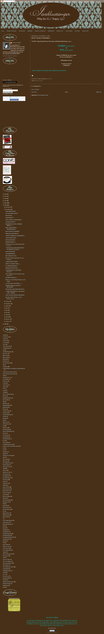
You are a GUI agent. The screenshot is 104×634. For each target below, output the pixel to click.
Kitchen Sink (6, 437)
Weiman (5, 580)
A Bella (4, 335)
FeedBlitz (10, 94)
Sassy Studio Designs (7, 520)
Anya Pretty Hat (6, 346)
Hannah (4, 418)
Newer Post (34, 92)
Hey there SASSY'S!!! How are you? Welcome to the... (14, 298)
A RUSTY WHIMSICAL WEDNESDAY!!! (15, 235)
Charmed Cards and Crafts (9, 372)
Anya (4, 344)
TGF (4, 557)
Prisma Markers (6, 509)
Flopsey (4, 409)
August (7, 306)
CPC (4, 388)
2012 (5, 198)
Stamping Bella (6, 535)
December (8, 207)
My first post (6, 474)
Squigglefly (5, 529)
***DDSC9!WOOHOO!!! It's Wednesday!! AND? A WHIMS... (15, 292)
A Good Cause (6, 337)
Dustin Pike (5, 407)
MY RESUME (22, 31)
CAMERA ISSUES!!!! (10, 222)
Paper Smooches (6, 489)
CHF (4, 375)
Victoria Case (6, 576)
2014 (5, 194)
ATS (4, 350)
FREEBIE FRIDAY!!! (10, 242)
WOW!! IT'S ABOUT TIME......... (13, 263)
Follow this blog (14, 99)
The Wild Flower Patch (8, 567)
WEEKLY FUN (60, 31)
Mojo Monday (6, 464)
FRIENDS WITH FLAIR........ (12, 268)
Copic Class (5, 385)
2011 (5, 200)
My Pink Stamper (7, 477)
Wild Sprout (5, 585)
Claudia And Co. (6, 377)
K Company (5, 435)
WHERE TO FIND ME (11, 31)
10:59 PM (50, 78)
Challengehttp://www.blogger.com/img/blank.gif (14, 368)
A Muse (4, 338)
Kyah (4, 440)
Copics (4, 386)
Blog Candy (5, 357)
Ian (3, 425)
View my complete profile (10, 55)
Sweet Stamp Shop (7, 550)
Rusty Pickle (39, 80)
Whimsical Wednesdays (8, 581)
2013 (5, 196)
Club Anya (5, 381)
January (7, 321)
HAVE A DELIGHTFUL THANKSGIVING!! (11, 228)
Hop (4, 420)
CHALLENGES (69, 31)
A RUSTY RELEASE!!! (11, 237)
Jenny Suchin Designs (8, 431)
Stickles (4, 541)
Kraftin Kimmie (6, 438)
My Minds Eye (6, 476)
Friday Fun (5, 412)
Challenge (5, 366)
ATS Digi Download (7, 351)
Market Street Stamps (8, 455)
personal (5, 494)
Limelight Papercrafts (8, 444)
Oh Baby (5, 485)
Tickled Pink (6, 568)
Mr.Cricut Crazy (6, 466)
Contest (4, 383)
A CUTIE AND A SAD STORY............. (14, 283)
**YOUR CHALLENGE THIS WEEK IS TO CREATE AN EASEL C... (15, 248)
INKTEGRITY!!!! (10, 217)
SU (3, 542)
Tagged (4, 552)
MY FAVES (77, 31)
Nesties (4, 481)
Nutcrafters (5, 483)
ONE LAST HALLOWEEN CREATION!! (15, 295)
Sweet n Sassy (6, 548)
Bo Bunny (5, 361)
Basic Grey (5, 353)
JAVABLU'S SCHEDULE (40, 31)
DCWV (4, 396)
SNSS (4, 526)
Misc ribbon (5, 459)
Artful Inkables (6, 348)
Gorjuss (4, 416)
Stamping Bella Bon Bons (9, 537)
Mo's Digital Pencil (7, 463)
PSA (4, 511)
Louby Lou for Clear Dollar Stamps (11, 446)
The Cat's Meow (6, 559)
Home (3, 31)
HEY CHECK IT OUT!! (11, 256)
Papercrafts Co (6, 490)
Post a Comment (35, 89)
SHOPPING (29, 31)
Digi (4, 401)
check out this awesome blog (9, 373)
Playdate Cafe (6, 502)
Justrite (4, 433)
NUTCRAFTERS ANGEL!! (12, 213)
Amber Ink (5, 340)
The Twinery (6, 565)
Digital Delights (6, 405)
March (7, 317)
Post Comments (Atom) (43, 95)
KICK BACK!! (9, 215)
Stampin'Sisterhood (7, 533)
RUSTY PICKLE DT (10, 251)
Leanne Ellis (6, 442)
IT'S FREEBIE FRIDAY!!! (12, 266)
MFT (4, 457)
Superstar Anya (6, 546)
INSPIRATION (51, 31)
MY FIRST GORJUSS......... (12, 277)
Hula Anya (5, 422)
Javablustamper (16, 42)
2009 (5, 205)
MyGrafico (5, 479)
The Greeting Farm (7, 563)
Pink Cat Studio (6, 496)
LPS (4, 448)
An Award (5, 342)
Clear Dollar (6, 379)
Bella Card (5, 355)
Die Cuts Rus (6, 399)
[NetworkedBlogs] (14, 97)
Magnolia (5, 451)
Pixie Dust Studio (7, 500)
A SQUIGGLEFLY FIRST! (12, 261)
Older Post (98, 92)
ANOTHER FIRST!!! (10, 253)
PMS (4, 503)
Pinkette (5, 498)
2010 (5, 203)
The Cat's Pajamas (7, 561)
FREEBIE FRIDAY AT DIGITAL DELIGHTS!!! (13, 286)
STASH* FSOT (85, 31)
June (7, 310)
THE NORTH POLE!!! (11, 211)
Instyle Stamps (6, 429)
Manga (4, 453)
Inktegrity (5, 427)
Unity (4, 572)
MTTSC (5, 470)
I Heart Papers (6, 424)
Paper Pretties (6, 487)
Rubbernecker (6, 515)
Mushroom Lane (6, 472)
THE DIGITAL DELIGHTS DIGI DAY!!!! (15, 289)
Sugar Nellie (6, 544)
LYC (4, 450)
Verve (4, 574)
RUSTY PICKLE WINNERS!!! (41, 38)
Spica (4, 528)
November (8, 209)
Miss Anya (5, 461)
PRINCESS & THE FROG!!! (12, 233)
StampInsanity (6, 539)
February (8, 319)
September (8, 303)
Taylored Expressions (8, 554)
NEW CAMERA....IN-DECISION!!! (13, 219)
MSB (4, 468)
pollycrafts (5, 505)
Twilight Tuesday (7, 570)
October (7, 301)
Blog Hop (5, 359)
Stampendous (6, 531)
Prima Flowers (6, 507)
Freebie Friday (6, 411)
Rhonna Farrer (6, 513)
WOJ (4, 587)
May (7, 312)
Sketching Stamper (7, 524)
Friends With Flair (7, 414)
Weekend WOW (6, 578)
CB (3, 364)
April (7, 314)
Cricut (4, 390)
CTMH (4, 392)
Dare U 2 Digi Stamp (7, 394)
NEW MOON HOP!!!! (10, 240)
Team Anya (5, 555)
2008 (5, 324)
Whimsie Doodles (7, 583)
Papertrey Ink (6, 492)
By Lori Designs (6, 363)
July (7, 308)
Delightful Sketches (7, 398)
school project (6, 522)
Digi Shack (5, 403)
